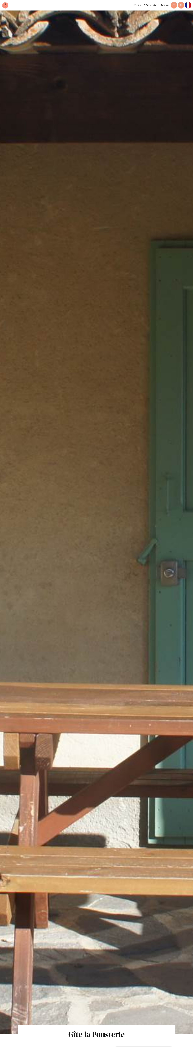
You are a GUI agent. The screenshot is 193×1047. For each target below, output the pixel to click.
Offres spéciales (151, 5)
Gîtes (136, 5)
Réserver (165, 5)
